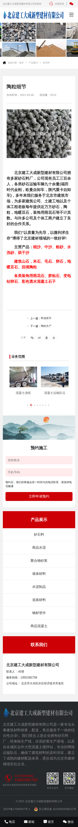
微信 (71, 821)
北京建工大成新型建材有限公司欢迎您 (22, 3)
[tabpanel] (23, 381)
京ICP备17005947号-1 (16, 809)
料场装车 (46, 318)
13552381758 (25, 780)
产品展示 (33, 62)
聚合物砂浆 (39, 561)
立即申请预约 (39, 496)
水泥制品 (39, 587)
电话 (12, 821)
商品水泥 (39, 547)
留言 (51, 821)
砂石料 (46, 62)
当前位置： (13, 62)
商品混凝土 (39, 626)
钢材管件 (39, 613)
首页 (21, 62)
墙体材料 (39, 574)
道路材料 (39, 600)
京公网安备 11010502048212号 (57, 809)
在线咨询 (59, 3)
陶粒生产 (46, 325)
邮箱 (31, 821)
